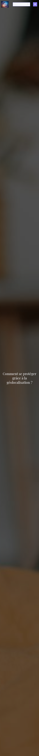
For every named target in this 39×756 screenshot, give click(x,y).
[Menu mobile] (35, 4)
